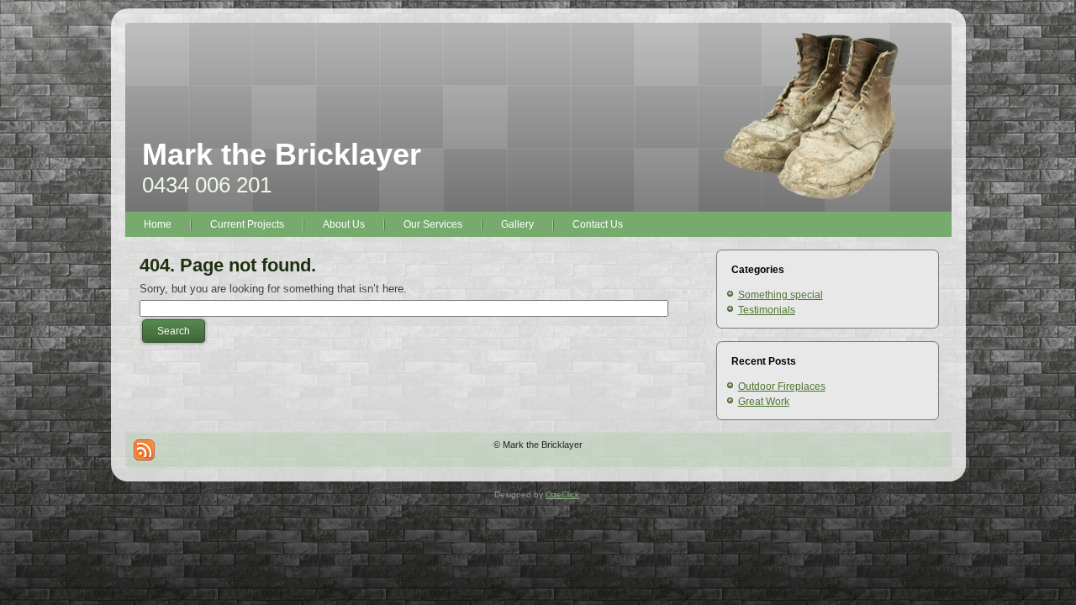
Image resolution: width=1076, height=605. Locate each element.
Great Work (763, 402)
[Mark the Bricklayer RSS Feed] (144, 449)
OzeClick (562, 494)
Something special (780, 295)
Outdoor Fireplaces (781, 386)
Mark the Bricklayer (281, 154)
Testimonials (766, 310)
